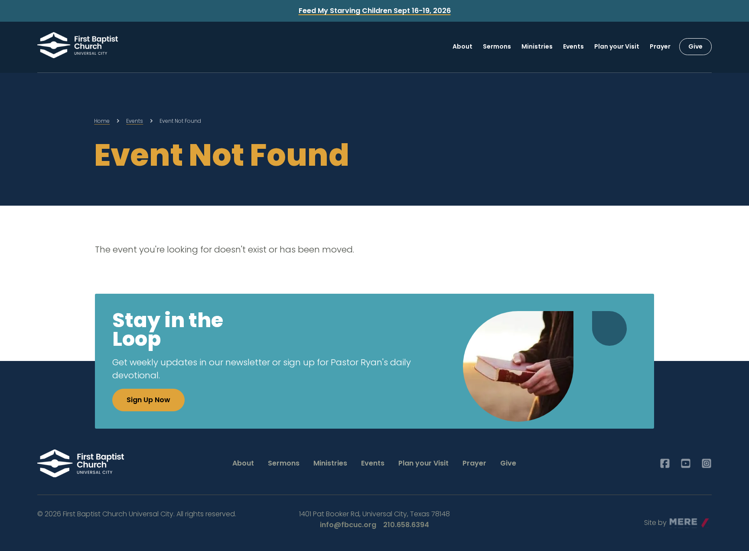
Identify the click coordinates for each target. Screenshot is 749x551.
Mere (678, 520)
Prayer (660, 46)
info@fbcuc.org (348, 525)
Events (573, 46)
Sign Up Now (148, 400)
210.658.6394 (406, 525)
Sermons (497, 46)
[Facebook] (665, 463)
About (462, 46)
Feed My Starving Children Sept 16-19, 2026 (375, 11)
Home (102, 121)
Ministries (537, 46)
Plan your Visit (616, 46)
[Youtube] (686, 463)
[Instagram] (706, 463)
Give (695, 46)
